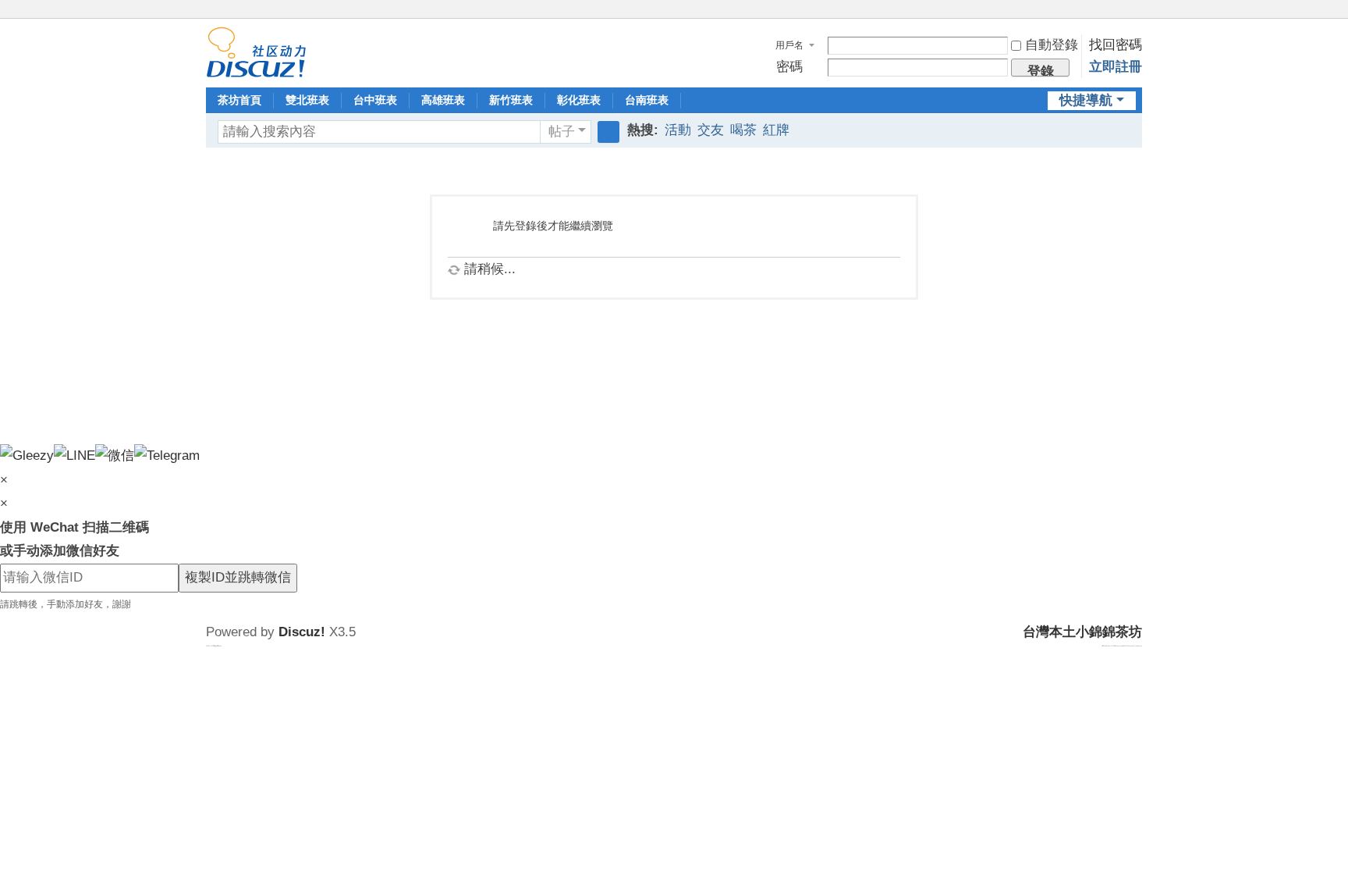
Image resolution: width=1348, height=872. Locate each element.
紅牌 (776, 130)
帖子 (561, 131)
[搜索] (608, 132)
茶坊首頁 (239, 100)
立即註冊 (1115, 66)
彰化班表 (579, 100)
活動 (678, 130)
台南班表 (647, 100)
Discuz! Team (217, 645)
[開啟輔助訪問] (1120, 11)
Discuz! (301, 632)
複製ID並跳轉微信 (238, 577)
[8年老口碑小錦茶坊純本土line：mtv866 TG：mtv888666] (256, 51)
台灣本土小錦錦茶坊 (1082, 632)
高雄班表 (443, 100)
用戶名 (789, 45)
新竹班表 (511, 100)
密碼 (789, 66)
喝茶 (743, 130)
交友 (710, 130)
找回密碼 (1115, 44)
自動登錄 (1051, 44)
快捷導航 (1085, 100)
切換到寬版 (1135, 17)
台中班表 (375, 100)
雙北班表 (307, 100)
